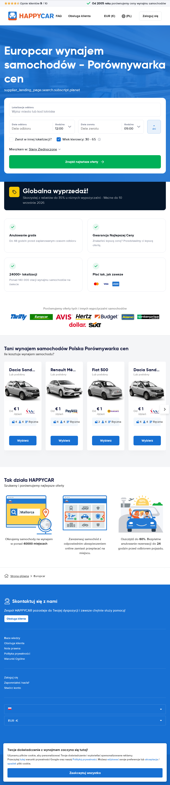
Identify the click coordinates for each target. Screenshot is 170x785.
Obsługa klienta (79, 16)
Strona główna (19, 576)
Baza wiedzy (12, 638)
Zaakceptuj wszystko (85, 772)
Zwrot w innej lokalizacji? (33, 139)
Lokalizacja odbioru (23, 107)
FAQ (59, 16)
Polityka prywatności (17, 653)
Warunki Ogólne (14, 659)
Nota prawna (12, 648)
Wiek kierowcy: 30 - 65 (79, 139)
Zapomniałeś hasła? (16, 682)
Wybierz (23, 440)
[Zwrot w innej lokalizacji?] (11, 139)
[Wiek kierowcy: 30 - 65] (59, 139)
